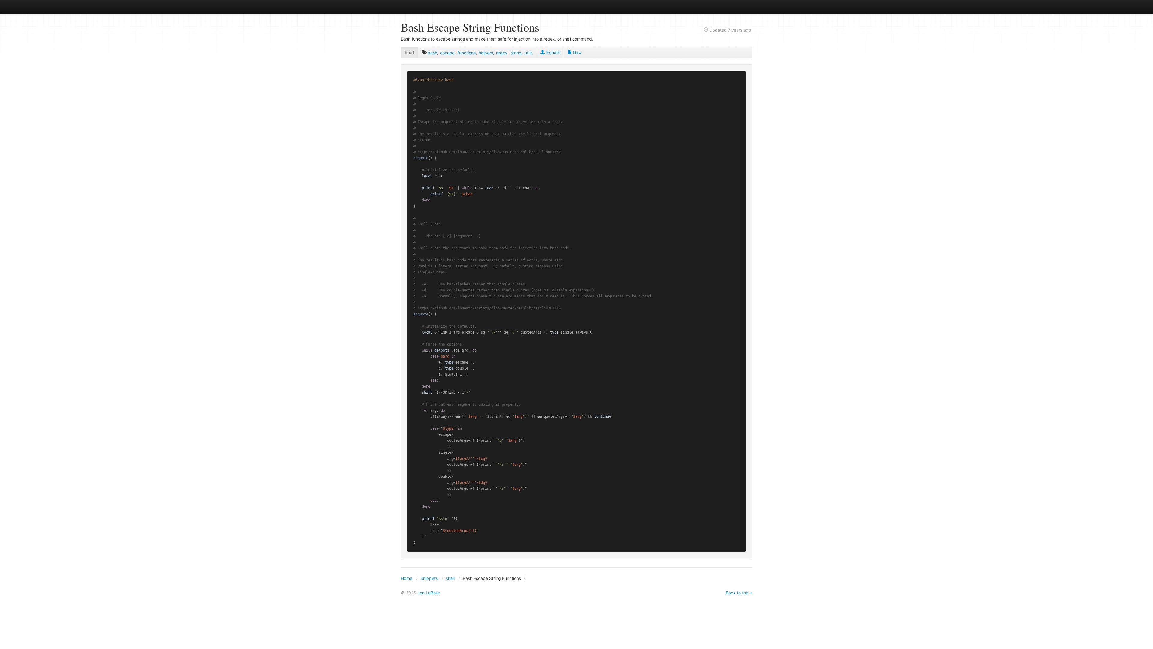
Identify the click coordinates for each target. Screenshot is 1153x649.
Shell (409, 52)
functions (467, 52)
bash (432, 52)
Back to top (737, 592)
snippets (420, 6)
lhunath (552, 52)
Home (406, 578)
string (516, 52)
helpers (486, 52)
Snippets (429, 578)
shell (450, 578)
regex (501, 52)
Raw (577, 52)
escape (447, 52)
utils (528, 52)
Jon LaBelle (428, 592)
